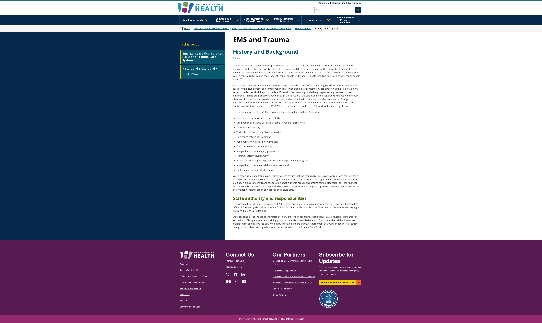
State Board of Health (282, 288)
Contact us (238, 58)
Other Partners (279, 294)
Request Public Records (190, 288)
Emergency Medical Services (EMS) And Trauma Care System (261, 28)
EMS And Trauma (303, 28)
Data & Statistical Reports (284, 20)
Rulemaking (185, 294)
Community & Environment (223, 20)
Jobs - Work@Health (189, 269)
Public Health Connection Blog (193, 276)
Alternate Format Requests (265, 318)
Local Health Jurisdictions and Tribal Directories (294, 276)
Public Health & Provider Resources (345, 20)
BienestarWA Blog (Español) (192, 282)
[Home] (202, 8)
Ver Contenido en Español (191, 306)
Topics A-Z (184, 300)
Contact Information (235, 260)
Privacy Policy (244, 318)
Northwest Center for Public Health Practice (292, 282)
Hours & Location (234, 266)
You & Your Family (193, 20)
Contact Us (338, 3)
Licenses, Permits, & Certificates (253, 20)
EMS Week (191, 74)
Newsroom (354, 3)
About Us (323, 3)
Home (187, 28)
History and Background (199, 68)
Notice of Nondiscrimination (292, 318)
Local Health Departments (284, 270)
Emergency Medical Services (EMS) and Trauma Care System (202, 57)
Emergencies (314, 20)
